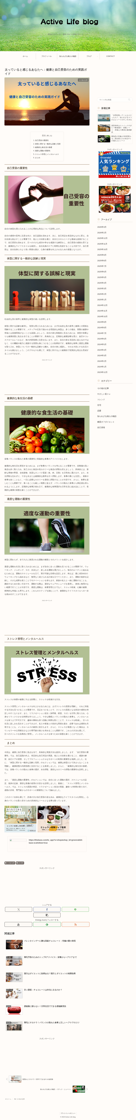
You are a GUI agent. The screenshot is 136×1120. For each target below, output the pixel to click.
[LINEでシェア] (75, 909)
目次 (44, 135)
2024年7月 (101, 333)
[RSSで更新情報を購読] (75, 924)
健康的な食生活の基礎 (43, 147)
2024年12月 (102, 305)
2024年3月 (101, 355)
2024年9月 (101, 322)
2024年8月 (101, 327)
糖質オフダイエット (106, 422)
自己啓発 (20, 863)
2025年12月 (102, 238)
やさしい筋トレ (104, 394)
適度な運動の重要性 (42, 151)
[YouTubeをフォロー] (18, 924)
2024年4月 (101, 350)
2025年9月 (101, 255)
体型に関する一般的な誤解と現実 (48, 144)
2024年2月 (101, 361)
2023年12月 (102, 372)
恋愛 (99, 411)
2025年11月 (102, 244)
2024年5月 (101, 344)
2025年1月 (101, 300)
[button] (47, 915)
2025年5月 (101, 277)
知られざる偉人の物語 (106, 416)
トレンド (101, 399)
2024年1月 (101, 367)
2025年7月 (101, 266)
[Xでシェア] (18, 909)
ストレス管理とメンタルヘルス (47, 154)
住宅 (99, 405)
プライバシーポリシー (68, 1113)
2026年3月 (101, 227)
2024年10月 (102, 316)
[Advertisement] (46, 376)
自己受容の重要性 (42, 140)
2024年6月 (101, 339)
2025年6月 (101, 272)
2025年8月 (101, 260)
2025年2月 (101, 294)
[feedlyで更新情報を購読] (47, 924)
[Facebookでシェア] (47, 909)
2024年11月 (102, 311)
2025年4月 (101, 283)
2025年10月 (102, 249)
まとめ (37, 158)
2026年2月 (101, 232)
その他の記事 (11, 863)
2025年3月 (101, 288)
